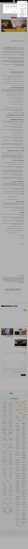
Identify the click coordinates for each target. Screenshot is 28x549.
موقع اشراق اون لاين (22, 14)
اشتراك (6, 9)
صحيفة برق (22, 11)
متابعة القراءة (14, 11)
